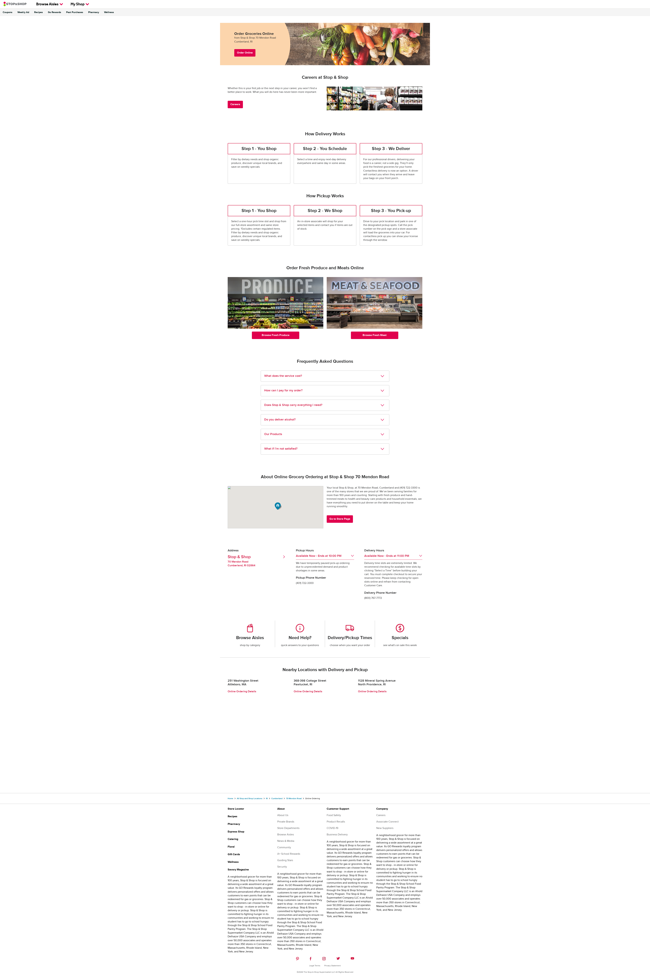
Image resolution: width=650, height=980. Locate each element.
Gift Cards (234, 854)
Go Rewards (54, 12)
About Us (282, 815)
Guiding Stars (285, 860)
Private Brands (285, 821)
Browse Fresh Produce (275, 335)
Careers (235, 104)
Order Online (245, 52)
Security (282, 866)
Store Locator (236, 808)
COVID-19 (332, 828)
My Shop (77, 4)
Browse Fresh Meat (374, 335)
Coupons (7, 12)
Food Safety (334, 815)
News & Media (285, 841)
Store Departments (288, 828)
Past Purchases (74, 12)
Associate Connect (387, 821)
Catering (233, 839)
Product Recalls (336, 821)
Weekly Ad (23, 12)
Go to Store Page (339, 519)
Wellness (109, 12)
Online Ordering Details (242, 691)
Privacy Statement (332, 965)
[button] (278, 506)
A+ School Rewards (288, 854)
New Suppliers (384, 828)
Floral (231, 846)
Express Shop (236, 831)
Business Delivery (337, 834)
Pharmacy (93, 12)
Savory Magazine (238, 869)
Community (284, 847)
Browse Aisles (47, 4)
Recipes (38, 12)
